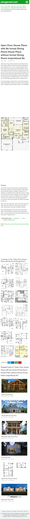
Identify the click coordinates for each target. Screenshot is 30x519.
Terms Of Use (20, 511)
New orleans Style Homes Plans (9, 436)
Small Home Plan (5, 457)
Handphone (16, 218)
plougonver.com (9, 1)
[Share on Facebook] (12, 362)
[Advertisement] (15, 28)
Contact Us (9, 511)
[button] (26, 2)
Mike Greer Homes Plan (7, 499)
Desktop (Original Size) (9, 220)
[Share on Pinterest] (19, 362)
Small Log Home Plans (7, 394)
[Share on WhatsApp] (16, 362)
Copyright (14, 511)
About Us (26, 511)
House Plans (3, 60)
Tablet (23, 218)
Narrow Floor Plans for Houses (9, 478)
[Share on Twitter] (9, 362)
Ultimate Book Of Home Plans (8, 415)
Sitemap (4, 511)
